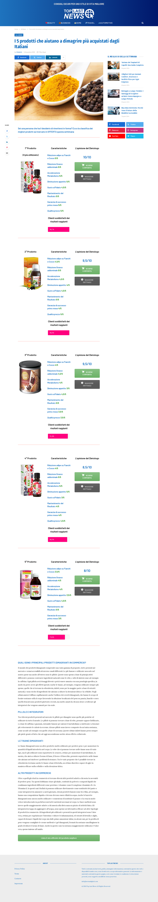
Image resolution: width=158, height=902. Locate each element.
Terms (17, 874)
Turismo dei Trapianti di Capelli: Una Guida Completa (132, 63)
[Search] (142, 22)
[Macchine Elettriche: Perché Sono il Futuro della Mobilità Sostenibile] (114, 110)
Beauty (51, 23)
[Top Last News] (79, 14)
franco (19, 52)
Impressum (19, 883)
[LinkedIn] (7, 142)
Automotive (106, 23)
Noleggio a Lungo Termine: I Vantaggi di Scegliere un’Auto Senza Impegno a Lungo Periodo (132, 95)
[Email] (7, 153)
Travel (91, 23)
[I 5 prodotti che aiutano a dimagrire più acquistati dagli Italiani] (59, 91)
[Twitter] (7, 136)
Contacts (18, 878)
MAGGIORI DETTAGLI (88, 177)
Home (78, 23)
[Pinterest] (7, 147)
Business (66, 23)
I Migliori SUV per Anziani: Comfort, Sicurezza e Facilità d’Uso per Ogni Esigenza (131, 78)
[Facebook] (7, 131)
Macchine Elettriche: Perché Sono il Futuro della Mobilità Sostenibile (132, 110)
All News (19, 35)
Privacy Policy (20, 869)
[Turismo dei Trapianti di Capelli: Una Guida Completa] (114, 65)
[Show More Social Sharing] (63, 57)
